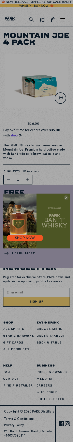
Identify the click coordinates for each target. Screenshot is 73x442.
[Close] (66, 197)
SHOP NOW (25, 238)
